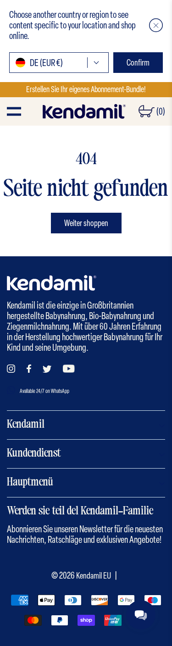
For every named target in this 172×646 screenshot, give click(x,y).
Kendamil (25, 425)
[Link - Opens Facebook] (29, 368)
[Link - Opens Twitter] (47, 369)
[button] (156, 25)
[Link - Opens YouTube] (69, 368)
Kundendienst (34, 454)
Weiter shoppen (86, 223)
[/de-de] (84, 111)
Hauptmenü (30, 483)
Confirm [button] (138, 62)
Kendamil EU (93, 575)
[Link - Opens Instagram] (11, 368)
